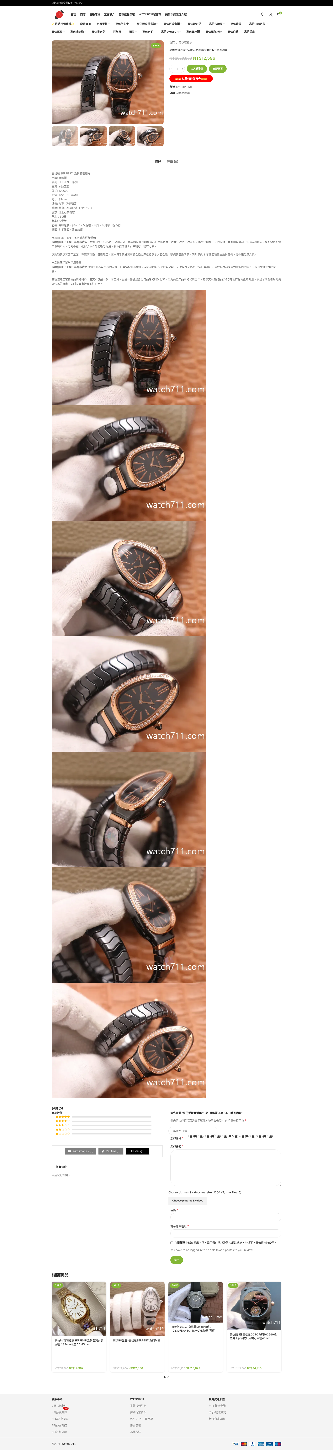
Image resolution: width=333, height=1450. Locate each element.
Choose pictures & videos (187, 1200)
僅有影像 (61, 1166)
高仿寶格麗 (185, 42)
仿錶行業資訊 (138, 1412)
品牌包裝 (135, 1431)
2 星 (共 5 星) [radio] (212, 1136)
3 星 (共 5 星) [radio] (230, 1136)
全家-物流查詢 (217, 1412)
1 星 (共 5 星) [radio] (196, 1136)
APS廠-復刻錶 (60, 1418)
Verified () (112, 1151)
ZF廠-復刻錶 (59, 1431)
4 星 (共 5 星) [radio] (247, 1136)
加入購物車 (197, 68)
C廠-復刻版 (59, 1405)
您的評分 (176, 1138)
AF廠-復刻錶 (59, 1425)
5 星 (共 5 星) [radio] (264, 1136)
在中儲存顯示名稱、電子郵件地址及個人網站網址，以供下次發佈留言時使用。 (226, 1242)
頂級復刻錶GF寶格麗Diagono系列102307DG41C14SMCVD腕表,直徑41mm (193, 1330)
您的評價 (176, 1146)
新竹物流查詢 (217, 1418)
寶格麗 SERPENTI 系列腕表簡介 (71, 173)
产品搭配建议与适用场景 (66, 262)
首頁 (172, 42)
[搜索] (263, 14)
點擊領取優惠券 (191, 78)
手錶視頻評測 (138, 1405)
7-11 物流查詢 (217, 1405)
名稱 (174, 1210)
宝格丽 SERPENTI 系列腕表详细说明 (74, 237)
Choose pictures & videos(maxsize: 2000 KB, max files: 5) (204, 1192)
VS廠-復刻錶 (60, 1411)
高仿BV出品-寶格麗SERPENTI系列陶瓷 (136, 1340)
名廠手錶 (57, 1399)
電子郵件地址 (179, 1226)
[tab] (158, 160)
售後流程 (135, 1425)
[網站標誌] (59, 14)
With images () (82, 1151)
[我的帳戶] (271, 14)
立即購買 (218, 68)
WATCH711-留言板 (141, 1418)
